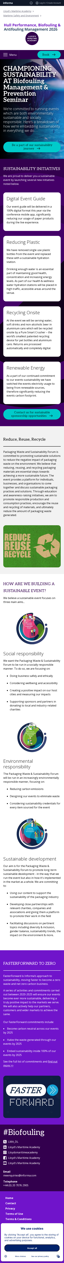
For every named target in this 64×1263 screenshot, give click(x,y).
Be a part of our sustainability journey (32, 146)
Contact (10, 1203)
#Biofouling (23, 1132)
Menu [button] (13, 55)
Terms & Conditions (18, 1219)
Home (9, 1198)
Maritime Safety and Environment (21, 15)
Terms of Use (14, 1214)
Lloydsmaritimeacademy (23, 1152)
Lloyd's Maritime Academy (17, 11)
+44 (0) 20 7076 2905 (15, 1185)
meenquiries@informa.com (19, 1175)
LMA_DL (13, 1141)
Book (45, 54)
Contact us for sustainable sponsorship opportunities (30, 414)
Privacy (10, 1208)
